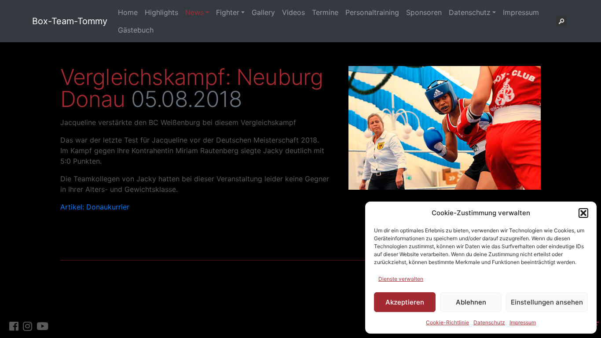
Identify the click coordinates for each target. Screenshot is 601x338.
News (194, 12)
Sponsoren (424, 12)
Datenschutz (489, 322)
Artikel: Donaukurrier (94, 206)
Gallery (263, 12)
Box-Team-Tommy (69, 21)
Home (128, 12)
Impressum (522, 322)
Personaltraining (372, 12)
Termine (325, 12)
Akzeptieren (404, 302)
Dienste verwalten (400, 279)
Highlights (161, 12)
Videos (293, 12)
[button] (583, 213)
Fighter (227, 12)
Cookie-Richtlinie (447, 322)
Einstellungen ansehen (547, 302)
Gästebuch (136, 30)
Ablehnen (471, 302)
